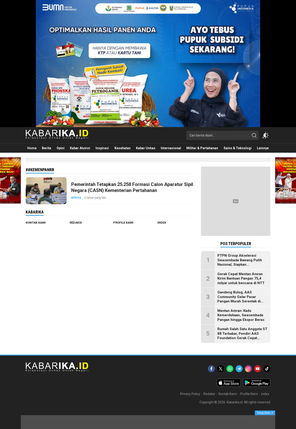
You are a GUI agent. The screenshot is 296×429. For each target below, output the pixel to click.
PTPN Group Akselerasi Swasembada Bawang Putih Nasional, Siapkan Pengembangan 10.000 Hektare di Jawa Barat (239, 264)
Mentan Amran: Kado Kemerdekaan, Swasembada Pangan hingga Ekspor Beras (240, 315)
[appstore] (229, 385)
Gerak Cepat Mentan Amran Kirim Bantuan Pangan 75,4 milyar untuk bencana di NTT (241, 278)
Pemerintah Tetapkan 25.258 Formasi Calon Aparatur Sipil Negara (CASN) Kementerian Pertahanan (132, 187)
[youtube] (257, 368)
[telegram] (239, 368)
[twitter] (220, 368)
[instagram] (248, 368)
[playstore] (256, 385)
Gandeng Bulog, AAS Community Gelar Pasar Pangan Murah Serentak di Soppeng (239, 299)
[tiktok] (266, 368)
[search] (254, 135)
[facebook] (211, 368)
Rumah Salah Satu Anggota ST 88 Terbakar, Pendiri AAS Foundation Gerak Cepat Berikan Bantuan (242, 336)
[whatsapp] (229, 368)
